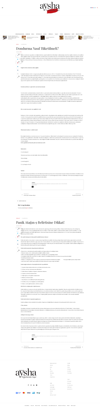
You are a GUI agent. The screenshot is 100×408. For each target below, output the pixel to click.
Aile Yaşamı (69, 381)
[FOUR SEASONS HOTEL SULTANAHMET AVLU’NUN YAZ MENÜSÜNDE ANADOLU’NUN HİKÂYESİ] (63, 38)
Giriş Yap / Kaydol (80, 34)
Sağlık (17, 44)
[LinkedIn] (34, 385)
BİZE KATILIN (37, 405)
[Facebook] (28, 385)
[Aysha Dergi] (50, 8)
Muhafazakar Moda (20, 34)
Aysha (21, 51)
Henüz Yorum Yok (22, 200)
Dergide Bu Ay (67, 34)
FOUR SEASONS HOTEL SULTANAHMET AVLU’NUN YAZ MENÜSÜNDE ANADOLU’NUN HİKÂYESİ (71, 37)
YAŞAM (56, 34)
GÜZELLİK (51, 34)
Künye (68, 405)
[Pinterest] (36, 385)
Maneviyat (69, 383)
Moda (51, 367)
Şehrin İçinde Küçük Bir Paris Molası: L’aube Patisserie (15, 38)
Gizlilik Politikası (62, 405)
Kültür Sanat (69, 387)
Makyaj (68, 365)
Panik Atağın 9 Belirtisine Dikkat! (40, 222)
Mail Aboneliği (44, 405)
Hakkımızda (27, 405)
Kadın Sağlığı (52, 387)
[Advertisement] (50, 24)
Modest (51, 371)
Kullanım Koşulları (53, 405)
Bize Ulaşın (73, 405)
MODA (32, 34)
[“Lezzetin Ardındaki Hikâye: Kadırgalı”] (25, 38)
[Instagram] (31, 385)
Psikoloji (18, 218)
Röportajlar (39, 34)
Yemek (61, 34)
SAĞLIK (44, 34)
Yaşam (68, 379)
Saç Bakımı (69, 371)
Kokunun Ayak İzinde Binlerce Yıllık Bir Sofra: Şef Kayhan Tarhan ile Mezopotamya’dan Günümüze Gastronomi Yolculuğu (52, 37)
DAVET (73, 34)
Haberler (28, 34)
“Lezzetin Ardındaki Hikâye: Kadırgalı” (32, 38)
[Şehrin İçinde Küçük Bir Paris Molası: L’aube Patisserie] (6, 38)
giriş (27, 207)
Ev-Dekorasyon (70, 385)
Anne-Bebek (52, 385)
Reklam (32, 405)
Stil (50, 369)
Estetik (68, 367)
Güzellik (68, 363)
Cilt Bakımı (69, 369)
